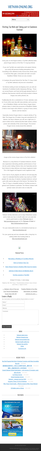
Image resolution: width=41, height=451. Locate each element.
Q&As (22, 346)
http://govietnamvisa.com (11, 221)
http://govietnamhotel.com (19, 239)
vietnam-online (22, 445)
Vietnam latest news (22, 335)
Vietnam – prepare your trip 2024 (17, 379)
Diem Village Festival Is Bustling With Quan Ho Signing (21, 267)
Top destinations (21, 283)
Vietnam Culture (29, 283)
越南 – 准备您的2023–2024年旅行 (17, 368)
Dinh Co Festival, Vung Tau (21, 263)
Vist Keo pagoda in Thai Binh (21, 275)
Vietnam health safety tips (22, 342)
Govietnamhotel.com (24, 449)
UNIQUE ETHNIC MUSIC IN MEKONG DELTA (21, 271)
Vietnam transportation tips (22, 339)
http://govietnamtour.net (19, 230)
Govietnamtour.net (34, 449)
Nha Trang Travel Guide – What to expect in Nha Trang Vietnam (21, 384)
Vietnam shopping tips (22, 337)
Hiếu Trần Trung (11, 283)
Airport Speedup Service (17, 377)
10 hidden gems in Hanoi (17, 388)
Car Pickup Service (17, 375)
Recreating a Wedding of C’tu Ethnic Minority (21, 259)
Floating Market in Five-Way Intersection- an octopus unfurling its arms (29, 291)
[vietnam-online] (20, 10)
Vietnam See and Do (22, 344)
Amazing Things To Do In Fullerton (17, 381)
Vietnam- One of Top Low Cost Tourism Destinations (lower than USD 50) (11, 291)
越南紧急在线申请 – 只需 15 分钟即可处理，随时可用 (17, 366)
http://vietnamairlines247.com (19, 223)
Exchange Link (22, 348)
